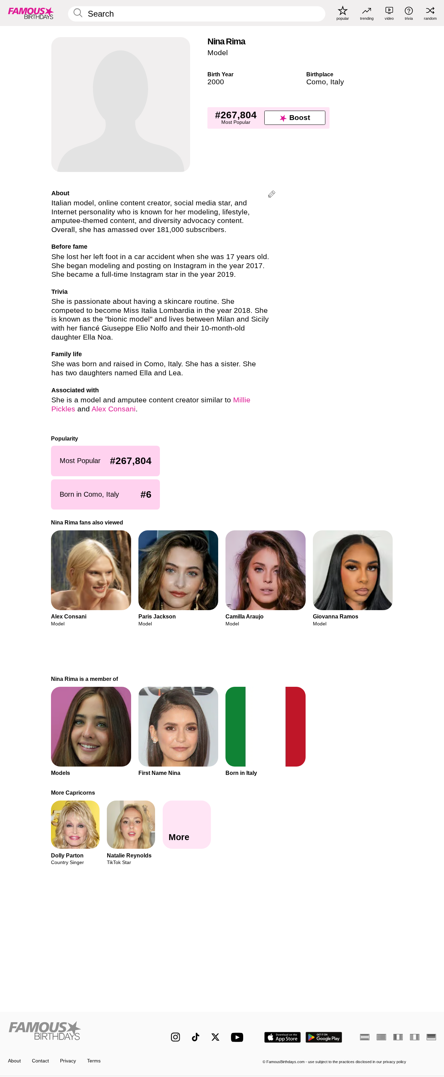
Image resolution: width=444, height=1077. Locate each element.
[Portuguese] (381, 1037)
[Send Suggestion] (271, 195)
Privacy (68, 1060)
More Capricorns (73, 792)
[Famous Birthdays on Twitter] (215, 1037)
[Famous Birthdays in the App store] (282, 1037)
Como (316, 82)
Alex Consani (114, 409)
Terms (94, 1060)
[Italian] (414, 1037)
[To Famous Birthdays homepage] (31, 13)
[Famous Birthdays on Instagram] (175, 1037)
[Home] (77, 1032)
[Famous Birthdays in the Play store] (324, 1037)
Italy (337, 82)
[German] (431, 1037)
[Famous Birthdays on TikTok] (195, 1037)
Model (217, 53)
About (14, 1060)
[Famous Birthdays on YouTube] (238, 1037)
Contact (40, 1060)
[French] (398, 1037)
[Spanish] (364, 1037)
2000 (215, 82)
